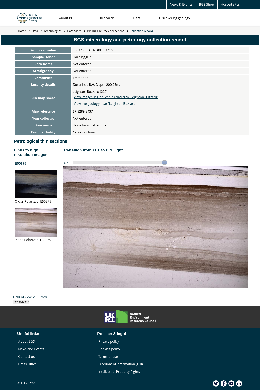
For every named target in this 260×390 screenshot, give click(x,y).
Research (107, 18)
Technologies (53, 31)
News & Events (181, 4)
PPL (170, 163)
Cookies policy (109, 349)
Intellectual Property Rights (119, 371)
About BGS (67, 18)
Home (22, 31)
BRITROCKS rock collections (105, 31)
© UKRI (26, 383)
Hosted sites (230, 4)
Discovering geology (174, 18)
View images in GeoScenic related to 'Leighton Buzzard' (116, 97)
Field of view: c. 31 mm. (30, 297)
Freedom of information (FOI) (120, 364)
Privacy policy (108, 341)
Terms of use (108, 356)
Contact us (26, 356)
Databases (74, 31)
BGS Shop (206, 4)
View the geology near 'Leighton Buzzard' (105, 103)
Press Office (27, 364)
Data (137, 18)
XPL (66, 163)
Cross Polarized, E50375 (33, 201)
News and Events (31, 349)
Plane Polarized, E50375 (33, 240)
